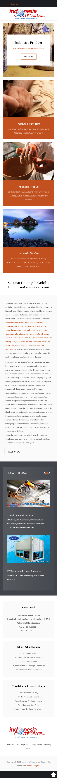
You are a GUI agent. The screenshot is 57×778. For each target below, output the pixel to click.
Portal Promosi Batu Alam (28, 705)
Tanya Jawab (36, 744)
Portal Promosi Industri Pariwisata (28, 709)
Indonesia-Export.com (34, 322)
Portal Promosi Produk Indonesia (28, 701)
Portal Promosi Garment (28, 697)
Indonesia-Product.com (14, 322)
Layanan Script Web (29, 661)
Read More (28, 56)
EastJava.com (10, 338)
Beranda (10, 744)
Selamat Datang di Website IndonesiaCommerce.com (28, 284)
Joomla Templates (33, 765)
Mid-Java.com (23, 338)
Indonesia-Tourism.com (14, 326)
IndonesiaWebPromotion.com (28, 342)
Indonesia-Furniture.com (35, 326)
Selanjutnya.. (14, 452)
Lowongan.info (11, 349)
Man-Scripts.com (37, 345)
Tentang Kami (23, 744)
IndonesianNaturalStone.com (17, 334)
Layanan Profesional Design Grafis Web (28, 665)
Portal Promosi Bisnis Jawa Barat (28, 670)
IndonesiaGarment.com (37, 330)
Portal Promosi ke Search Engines (28, 657)
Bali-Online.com (36, 338)
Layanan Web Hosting (28, 653)
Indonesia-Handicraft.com (15, 330)
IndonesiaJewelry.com (39, 334)
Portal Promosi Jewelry (28, 693)
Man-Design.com (22, 345)
